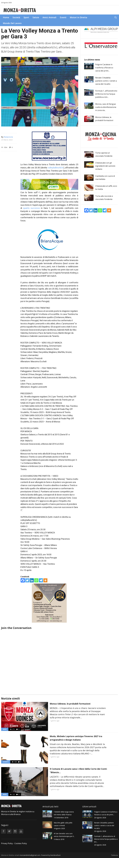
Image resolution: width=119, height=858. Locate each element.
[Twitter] (27, 580)
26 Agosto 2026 (6, 3)
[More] (45, 580)
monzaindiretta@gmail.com (30, 855)
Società (16, 17)
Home (6, 17)
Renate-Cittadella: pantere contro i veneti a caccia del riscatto (106, 80)
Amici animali (49, 17)
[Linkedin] (32, 580)
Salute (36, 17)
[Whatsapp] (36, 580)
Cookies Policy (20, 843)
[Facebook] (23, 580)
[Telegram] (41, 580)
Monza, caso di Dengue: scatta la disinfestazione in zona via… (105, 107)
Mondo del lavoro (12, 23)
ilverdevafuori (55, 855)
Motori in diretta (78, 17)
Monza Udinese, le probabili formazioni (70, 703)
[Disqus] (39, 659)
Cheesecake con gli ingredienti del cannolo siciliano (105, 166)
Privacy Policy (7, 843)
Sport (26, 17)
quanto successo (31, 208)
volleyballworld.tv (56, 167)
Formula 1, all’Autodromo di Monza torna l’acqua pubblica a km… (106, 94)
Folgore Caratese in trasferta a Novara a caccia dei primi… (104, 67)
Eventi (63, 17)
